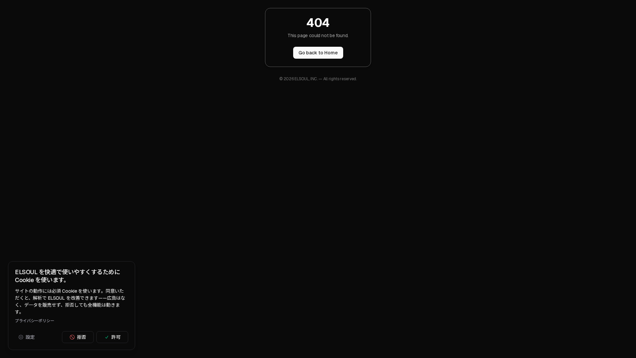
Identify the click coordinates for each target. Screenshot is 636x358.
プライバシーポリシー (34, 321)
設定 (30, 337)
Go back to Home (318, 53)
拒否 (81, 337)
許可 (116, 337)
